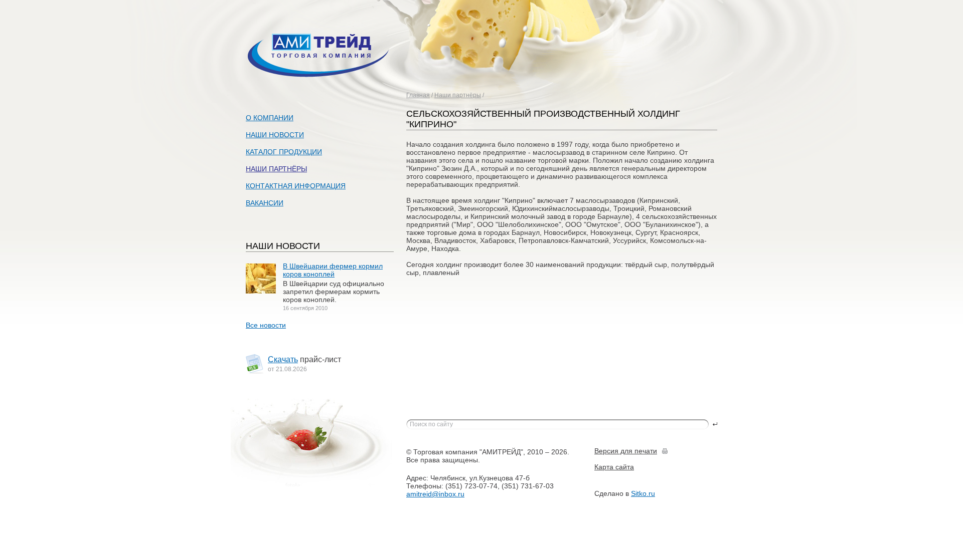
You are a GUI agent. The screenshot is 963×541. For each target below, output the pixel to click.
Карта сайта (614, 467)
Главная (418, 95)
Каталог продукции (284, 152)
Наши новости (275, 135)
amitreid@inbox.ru (435, 494)
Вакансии (264, 203)
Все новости (266, 325)
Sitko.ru (643, 493)
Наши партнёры (457, 95)
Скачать (283, 359)
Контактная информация (296, 186)
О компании (269, 118)
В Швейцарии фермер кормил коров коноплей (333, 270)
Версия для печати (625, 451)
